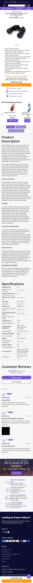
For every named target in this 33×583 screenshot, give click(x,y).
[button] (14, 17)
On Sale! (3, 8)
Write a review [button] (16, 377)
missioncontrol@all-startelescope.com (13, 569)
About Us (4, 561)
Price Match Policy (7, 549)
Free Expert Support (15, 88)
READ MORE (12, 116)
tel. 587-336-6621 (7, 572)
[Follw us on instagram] (6, 533)
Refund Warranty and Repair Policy (11, 554)
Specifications (21, 127)
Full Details (10, 127)
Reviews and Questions (16, 131)
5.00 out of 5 (21, 371)
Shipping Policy (6, 552)
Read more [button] (5, 406)
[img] (5, 397)
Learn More (16, 473)
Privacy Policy (5, 559)
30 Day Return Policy (16, 93)
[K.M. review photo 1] (6, 431)
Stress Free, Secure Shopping (18, 91)
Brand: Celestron (16, 11)
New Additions (28, 8)
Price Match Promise (15, 96)
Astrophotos (9, 8)
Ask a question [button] (16, 382)
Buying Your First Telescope (19, 8)
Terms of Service (6, 556)
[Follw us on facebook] (3, 533)
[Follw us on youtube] (8, 533)
